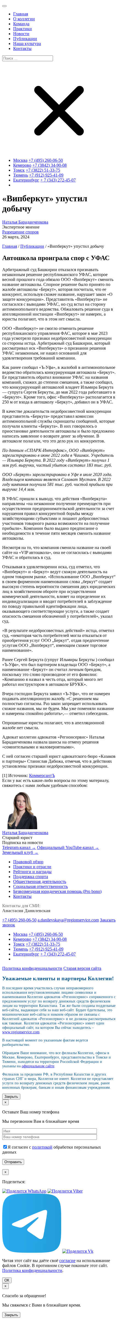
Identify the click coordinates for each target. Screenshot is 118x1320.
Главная (9, 246)
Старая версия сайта (82, 968)
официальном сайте (38, 1066)
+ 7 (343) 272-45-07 (58, 180)
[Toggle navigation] (4, 6)
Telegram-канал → (19, 847)
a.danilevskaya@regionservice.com (68, 920)
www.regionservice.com (21, 1032)
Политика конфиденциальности (32, 968)
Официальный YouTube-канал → (68, 847)
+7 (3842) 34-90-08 (49, 165)
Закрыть (11, 1097)
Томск (19, 170)
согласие (67, 1260)
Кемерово (22, 165)
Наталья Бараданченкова (25, 222)
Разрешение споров (20, 232)
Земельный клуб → (20, 852)
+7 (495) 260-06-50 (46, 160)
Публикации (32, 246)
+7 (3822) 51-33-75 (43, 170)
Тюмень (20, 175)
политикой (42, 1147)
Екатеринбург (26, 180)
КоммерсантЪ (42, 775)
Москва (20, 160)
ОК (6, 1280)
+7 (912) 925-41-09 (46, 175)
